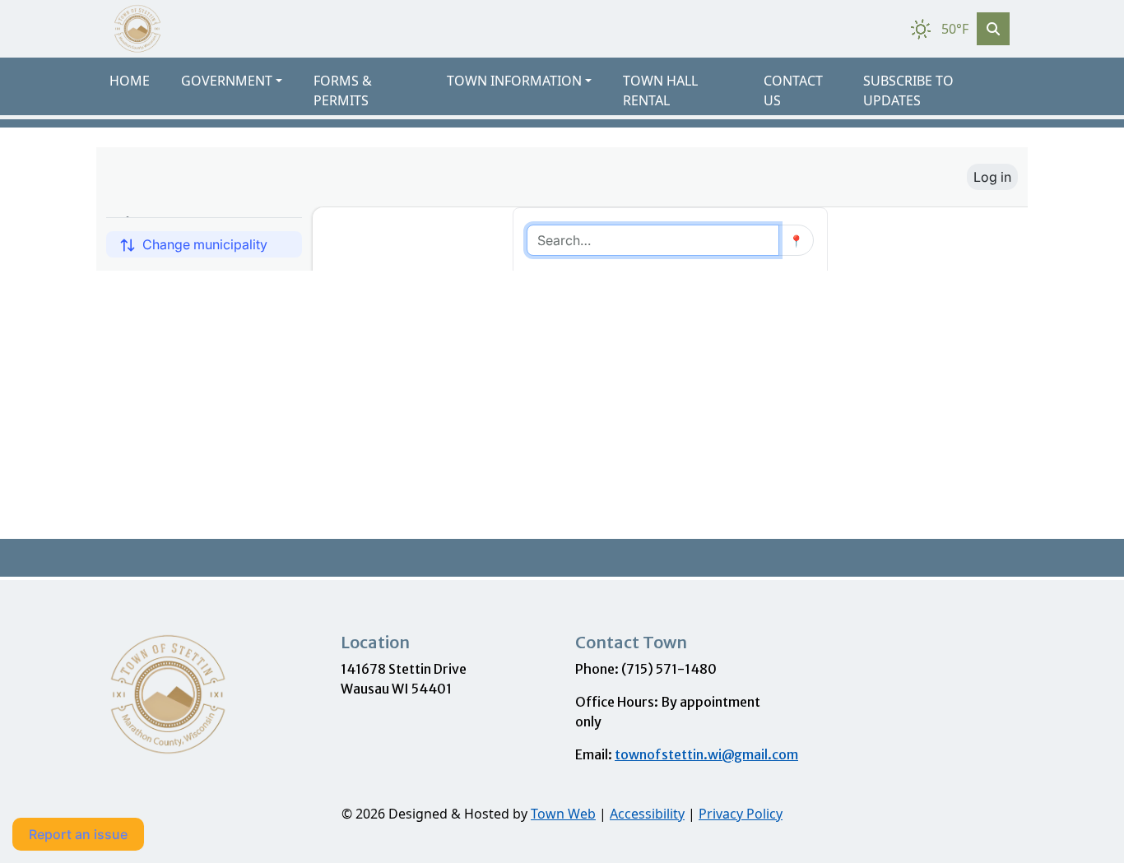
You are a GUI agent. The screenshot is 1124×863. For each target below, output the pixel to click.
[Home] (137, 29)
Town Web (563, 814)
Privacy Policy (741, 814)
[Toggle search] (993, 28)
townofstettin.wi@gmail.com (706, 754)
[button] (240, 80)
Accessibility (647, 814)
